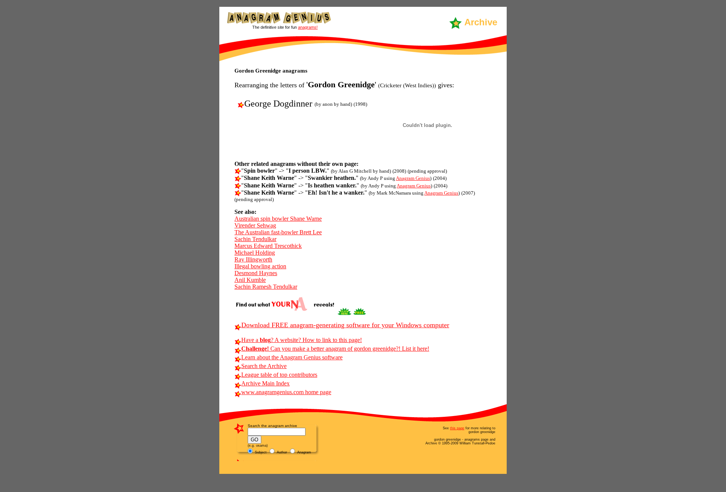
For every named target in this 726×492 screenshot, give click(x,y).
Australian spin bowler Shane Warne (278, 218)
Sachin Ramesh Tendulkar (265, 286)
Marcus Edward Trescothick (268, 246)
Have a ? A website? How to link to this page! (301, 340)
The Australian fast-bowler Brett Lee (278, 232)
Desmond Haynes (255, 273)
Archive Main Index (265, 383)
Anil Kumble (250, 280)
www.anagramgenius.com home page (286, 392)
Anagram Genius (413, 178)
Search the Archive (264, 366)
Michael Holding (254, 252)
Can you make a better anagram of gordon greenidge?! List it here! (335, 348)
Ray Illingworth (253, 259)
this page (457, 428)
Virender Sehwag (255, 225)
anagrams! (308, 27)
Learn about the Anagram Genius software (292, 357)
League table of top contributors (279, 374)
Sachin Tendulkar (255, 239)
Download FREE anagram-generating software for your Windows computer (345, 325)
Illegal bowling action (260, 266)
